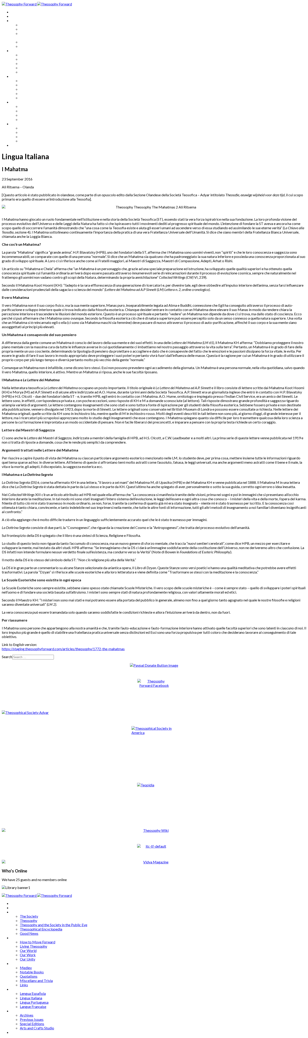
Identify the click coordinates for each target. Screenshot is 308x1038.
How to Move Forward (37, 55)
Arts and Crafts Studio (37, 141)
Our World (28, 63)
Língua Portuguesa (34, 115)
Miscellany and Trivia (36, 93)
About (16, 16)
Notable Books (32, 85)
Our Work (28, 67)
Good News (29, 46)
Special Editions (32, 136)
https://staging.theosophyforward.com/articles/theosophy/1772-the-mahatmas (63, 649)
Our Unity (27, 72)
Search (7, 657)
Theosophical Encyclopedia (41, 42)
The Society (29, 25)
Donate (16, 145)
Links (24, 98)
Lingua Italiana (31, 111)
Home (16, 12)
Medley (26, 80)
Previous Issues (32, 132)
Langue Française (33, 119)
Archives (17, 124)
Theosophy (28, 29)
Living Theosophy (33, 59)
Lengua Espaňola (33, 106)
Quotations (28, 89)
